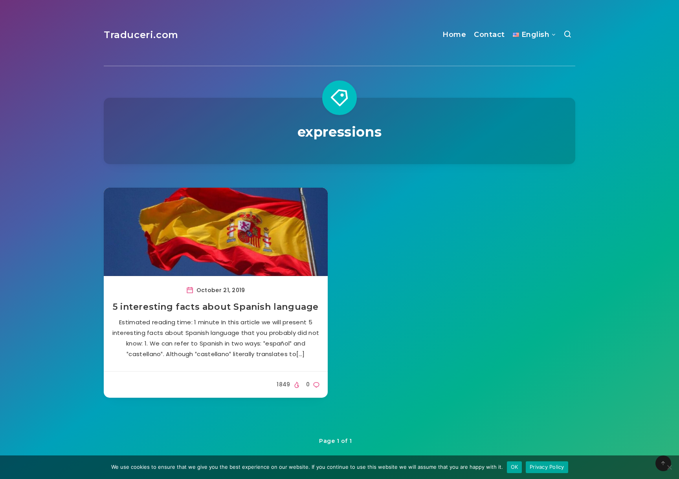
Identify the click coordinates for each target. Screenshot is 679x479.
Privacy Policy (547, 467)
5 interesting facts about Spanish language (216, 307)
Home (454, 34)
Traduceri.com (141, 34)
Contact (489, 34)
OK (514, 467)
